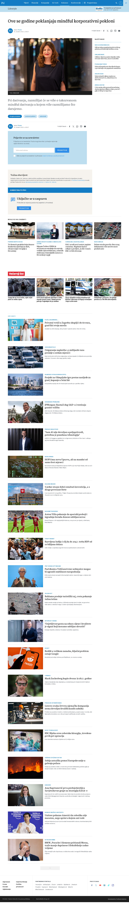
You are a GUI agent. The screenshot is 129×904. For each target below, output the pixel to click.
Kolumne (64, 3)
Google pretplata (15, 116)
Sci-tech (55, 3)
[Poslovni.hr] (2, 3)
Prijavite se (62, 150)
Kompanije (45, 3)
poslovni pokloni (30, 116)
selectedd (43, 116)
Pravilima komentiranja (78, 180)
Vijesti (26, 3)
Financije (35, 3)
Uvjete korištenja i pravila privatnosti (53, 156)
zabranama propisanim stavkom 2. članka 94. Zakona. (40, 182)
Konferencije (76, 3)
